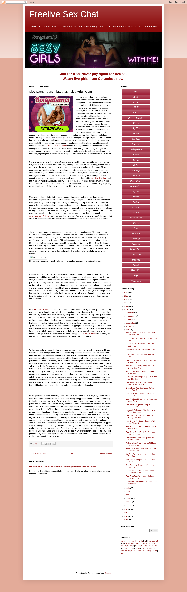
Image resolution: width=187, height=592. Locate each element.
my (146, 546)
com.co (124, 551)
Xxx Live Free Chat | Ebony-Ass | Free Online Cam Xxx (141, 367)
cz (123, 543)
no (156, 546)
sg (139, 548)
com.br (149, 543)
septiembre (130, 323)
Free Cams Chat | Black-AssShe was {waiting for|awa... (140, 433)
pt (157, 541)
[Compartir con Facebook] (51, 443)
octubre (129, 319)
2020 (126, 509)
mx (153, 546)
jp (136, 548)
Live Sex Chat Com (98, 178)
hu (132, 551)
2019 (126, 513)
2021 (126, 310)
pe (122, 553)
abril (128, 495)
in (129, 551)
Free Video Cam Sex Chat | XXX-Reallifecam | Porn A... (139, 383)
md (142, 546)
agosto (129, 326)
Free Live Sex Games (57, 146)
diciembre (130, 313)
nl (133, 548)
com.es (152, 541)
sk (131, 546)
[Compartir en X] (48, 443)
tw (126, 548)
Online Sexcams (89, 334)
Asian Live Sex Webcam (39, 216)
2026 (126, 293)
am (130, 548)
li (133, 546)
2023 (126, 303)
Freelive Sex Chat (64, 14)
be (154, 543)
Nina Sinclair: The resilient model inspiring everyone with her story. (62, 466)
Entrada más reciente (38, 453)
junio (128, 488)
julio (128, 330)
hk (126, 553)
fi (147, 541)
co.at (136, 543)
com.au (142, 543)
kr (142, 541)
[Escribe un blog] (45, 443)
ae (123, 548)
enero (128, 505)
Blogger (108, 573)
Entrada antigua (105, 453)
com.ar (131, 541)
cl (139, 541)
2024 (126, 299)
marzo (128, 498)
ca (149, 546)
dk (126, 543)
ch (144, 548)
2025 (126, 296)
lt (141, 548)
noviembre (130, 316)
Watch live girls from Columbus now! (94, 79)
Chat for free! (69, 74)
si (135, 546)
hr (153, 548)
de (122, 546)
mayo (128, 492)
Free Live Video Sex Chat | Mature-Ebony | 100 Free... (139, 416)
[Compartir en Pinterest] (54, 443)
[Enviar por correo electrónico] (42, 443)
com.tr (139, 551)
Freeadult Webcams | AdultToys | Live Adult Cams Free (140, 411)
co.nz (155, 551)
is (132, 543)
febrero (129, 502)
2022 (126, 306)
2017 (126, 520)
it (134, 551)
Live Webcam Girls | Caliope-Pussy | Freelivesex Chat (140, 472)
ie (126, 541)
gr (129, 543)
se (139, 546)
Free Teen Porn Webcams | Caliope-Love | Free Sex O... (140, 477)
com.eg (148, 551)
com (123, 541)
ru (128, 546)
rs (143, 551)
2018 (126, 516)
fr (125, 546)
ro (145, 541)
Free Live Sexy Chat (42, 309)
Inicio (73, 453)
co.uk (149, 548)
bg (136, 541)
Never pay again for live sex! (105, 74)
